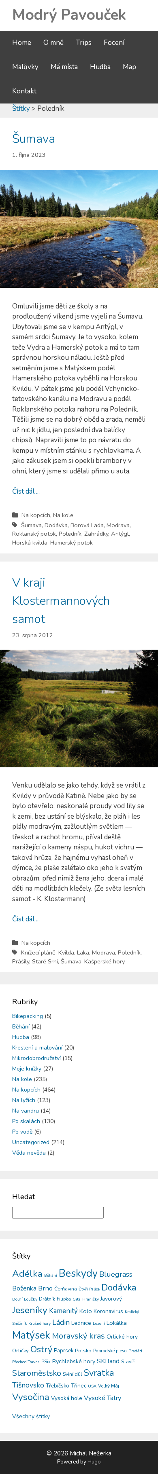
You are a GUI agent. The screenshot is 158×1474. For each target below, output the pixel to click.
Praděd (135, 1351)
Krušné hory (39, 1323)
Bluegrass (115, 1274)
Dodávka (56, 525)
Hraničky (90, 1299)
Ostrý (41, 1349)
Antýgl (120, 534)
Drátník (47, 1299)
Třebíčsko (57, 1386)
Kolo (85, 1311)
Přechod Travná (26, 1362)
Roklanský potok (34, 534)
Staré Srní (45, 961)
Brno (45, 1288)
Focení (114, 42)
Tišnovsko (28, 1385)
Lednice (81, 1323)
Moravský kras (78, 1335)
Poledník (70, 534)
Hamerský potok (71, 542)
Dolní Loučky (24, 1299)
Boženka (24, 1288)
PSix (46, 1361)
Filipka (64, 1299)
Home (21, 42)
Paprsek (63, 1350)
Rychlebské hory (73, 1361)
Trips (84, 42)
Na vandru (25, 1111)
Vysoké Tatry (102, 1398)
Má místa (64, 67)
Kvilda (66, 952)
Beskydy (78, 1273)
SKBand (108, 1361)
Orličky (20, 1350)
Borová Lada (87, 525)
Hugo (94, 1462)
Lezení (99, 1323)
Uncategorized (30, 1142)
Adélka (27, 1273)
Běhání (21, 1027)
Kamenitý (63, 1311)
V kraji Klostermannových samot (61, 600)
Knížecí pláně (38, 952)
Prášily (20, 961)
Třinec (78, 1386)
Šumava (33, 139)
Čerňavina (65, 1288)
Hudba (100, 67)
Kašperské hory (104, 961)
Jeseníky (29, 1310)
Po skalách (26, 1121)
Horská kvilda (29, 542)
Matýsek (31, 1335)
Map (129, 67)
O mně (53, 42)
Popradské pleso (110, 1350)
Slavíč (128, 1361)
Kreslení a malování (37, 1048)
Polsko (83, 1350)
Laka (83, 952)
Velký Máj (108, 1386)
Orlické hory (122, 1337)
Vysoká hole (66, 1398)
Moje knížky (26, 1069)
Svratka (99, 1373)
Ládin (61, 1322)
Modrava (118, 525)
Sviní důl (72, 1374)
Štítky (21, 108)
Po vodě (22, 1132)
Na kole (63, 515)
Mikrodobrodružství (36, 1058)
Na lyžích (23, 1100)
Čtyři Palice (89, 1289)
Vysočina (30, 1397)
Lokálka (117, 1323)
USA (92, 1386)
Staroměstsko (36, 1373)
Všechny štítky (31, 1416)
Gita (77, 1299)
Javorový (111, 1299)
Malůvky (25, 67)
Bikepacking (27, 1016)
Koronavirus (108, 1311)
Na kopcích (35, 515)
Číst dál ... (26, 491)
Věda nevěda (29, 1153)
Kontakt (24, 91)
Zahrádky (96, 534)
